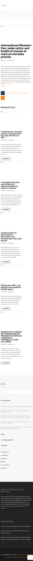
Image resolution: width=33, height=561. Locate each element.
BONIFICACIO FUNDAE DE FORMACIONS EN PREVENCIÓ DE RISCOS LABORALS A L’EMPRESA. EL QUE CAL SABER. (11, 337)
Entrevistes (4, 458)
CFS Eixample (4, 455)
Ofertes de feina (5, 465)
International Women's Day (23, 93)
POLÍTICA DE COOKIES (21, 557)
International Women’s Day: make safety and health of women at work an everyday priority (16, 51)
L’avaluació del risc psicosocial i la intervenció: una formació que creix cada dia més (11, 237)
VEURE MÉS (4, 86)
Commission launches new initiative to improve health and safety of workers (10, 185)
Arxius (2, 440)
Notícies (3, 60)
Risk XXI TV (4, 468)
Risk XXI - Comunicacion (8, 140)
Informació (13, 93)
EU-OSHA (7, 84)
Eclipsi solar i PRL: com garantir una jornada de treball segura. (11, 287)
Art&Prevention (5, 452)
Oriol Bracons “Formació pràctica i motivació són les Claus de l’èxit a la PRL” (11, 134)
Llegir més (5, 158)
